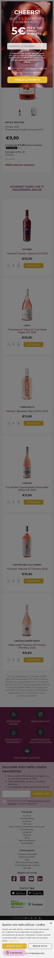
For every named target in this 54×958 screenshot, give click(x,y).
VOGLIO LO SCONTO (27, 79)
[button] (27, 953)
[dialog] (27, 939)
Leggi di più (13, 940)
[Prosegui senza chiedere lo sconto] (49, 4)
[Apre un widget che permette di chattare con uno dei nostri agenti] (14, 953)
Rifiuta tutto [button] (40, 946)
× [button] (51, 923)
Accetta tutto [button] (14, 946)
